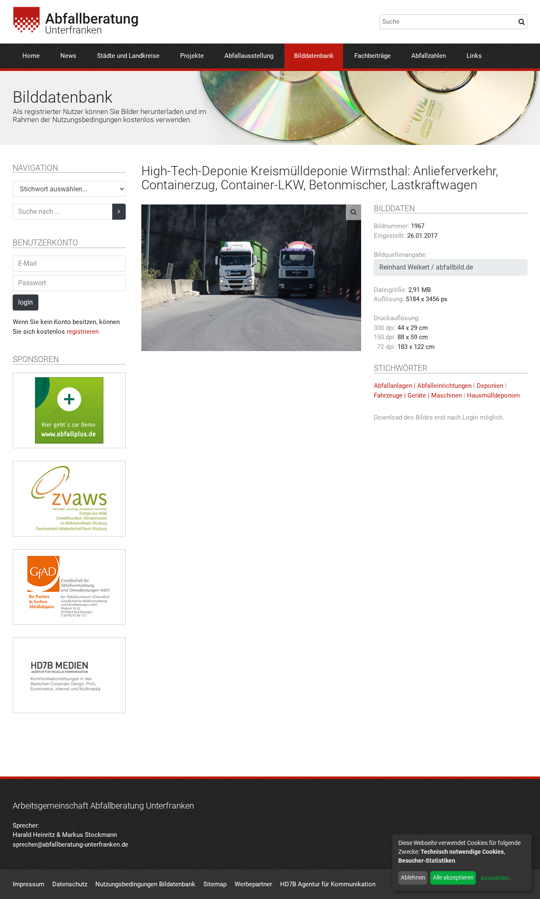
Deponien (490, 386)
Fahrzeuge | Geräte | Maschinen (418, 395)
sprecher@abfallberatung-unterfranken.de (70, 844)
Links (474, 56)
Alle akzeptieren (453, 877)
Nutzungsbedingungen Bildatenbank (145, 884)
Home (31, 56)
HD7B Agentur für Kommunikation (327, 884)
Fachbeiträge (372, 56)
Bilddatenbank (314, 56)
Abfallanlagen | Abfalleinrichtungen (423, 386)
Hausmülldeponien (493, 395)
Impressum (28, 884)
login (25, 302)
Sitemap (215, 884)
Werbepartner (253, 884)
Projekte (192, 56)
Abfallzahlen (428, 56)
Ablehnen (413, 877)
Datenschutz (69, 884)
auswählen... (497, 877)
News (68, 56)
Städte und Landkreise (128, 56)
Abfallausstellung (248, 56)
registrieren (83, 331)
